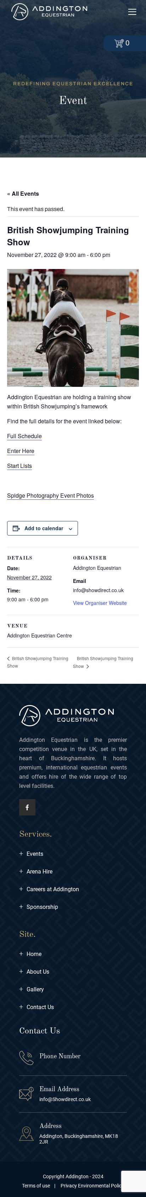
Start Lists (19, 466)
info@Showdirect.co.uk (65, 1099)
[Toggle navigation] (132, 12)
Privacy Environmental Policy (92, 1186)
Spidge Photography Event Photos (50, 495)
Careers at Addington (49, 889)
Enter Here (20, 451)
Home (30, 954)
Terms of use (36, 1186)
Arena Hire (35, 871)
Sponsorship (38, 907)
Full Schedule (24, 436)
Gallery (31, 989)
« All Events (23, 193)
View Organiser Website (100, 602)
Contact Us (36, 1007)
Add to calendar (43, 528)
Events (31, 853)
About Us (34, 971)
